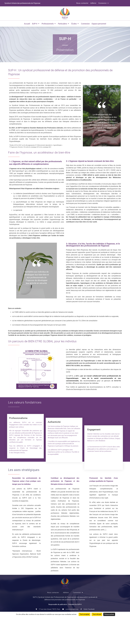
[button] (36, 24)
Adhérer (93, 3)
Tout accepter (84, 614)
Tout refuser (97, 614)
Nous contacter (82, 3)
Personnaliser (109, 614)
